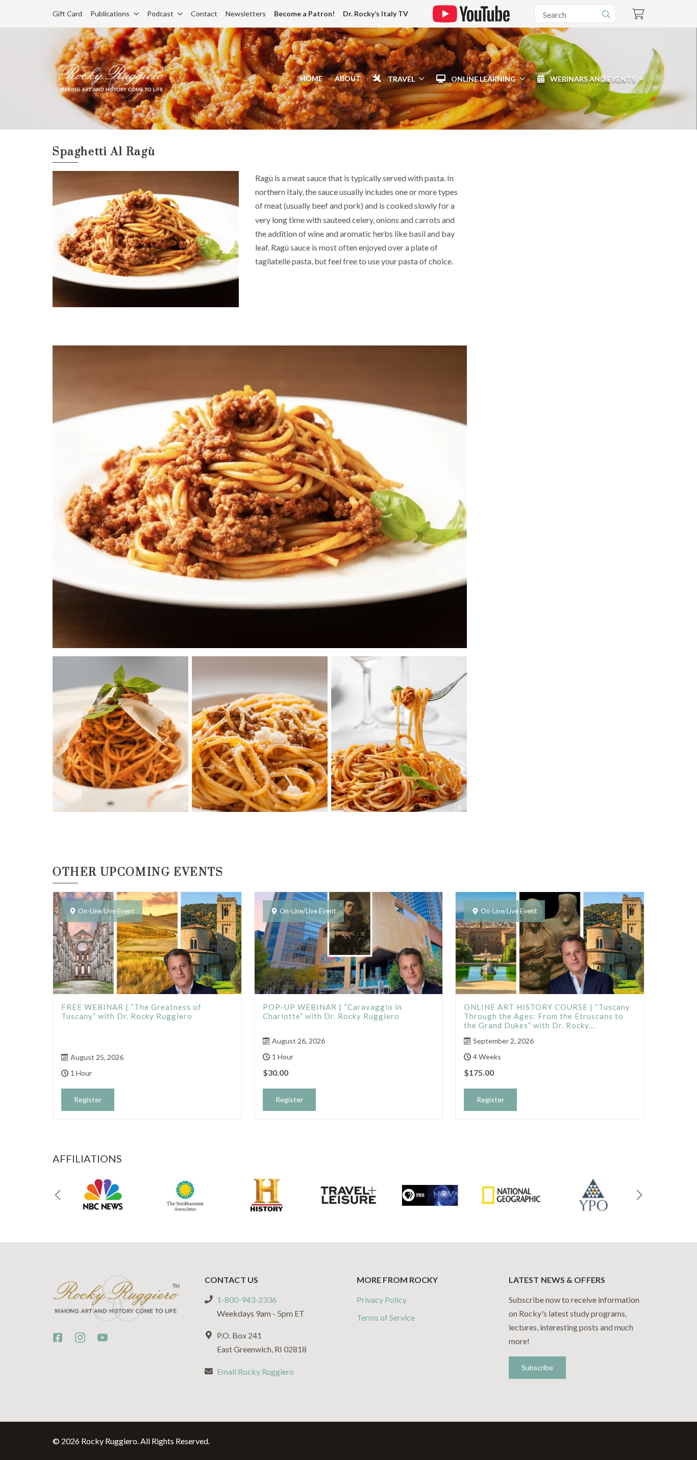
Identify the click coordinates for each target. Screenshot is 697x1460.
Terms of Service (386, 1317)
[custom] (58, 1337)
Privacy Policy (382, 1299)
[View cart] (638, 14)
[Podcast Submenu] (178, 14)
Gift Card (67, 13)
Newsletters (246, 13)
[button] (58, 1195)
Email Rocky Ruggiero (255, 1371)
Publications (110, 13)
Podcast (160, 13)
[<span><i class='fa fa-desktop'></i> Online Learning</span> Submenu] (520, 78)
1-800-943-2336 (247, 1299)
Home (311, 78)
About (348, 78)
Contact (204, 13)
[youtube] (102, 1337)
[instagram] (80, 1337)
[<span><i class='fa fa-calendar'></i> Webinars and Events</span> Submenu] (639, 78)
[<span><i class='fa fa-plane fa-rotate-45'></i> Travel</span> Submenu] (419, 78)
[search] (606, 14)
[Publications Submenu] (134, 14)
